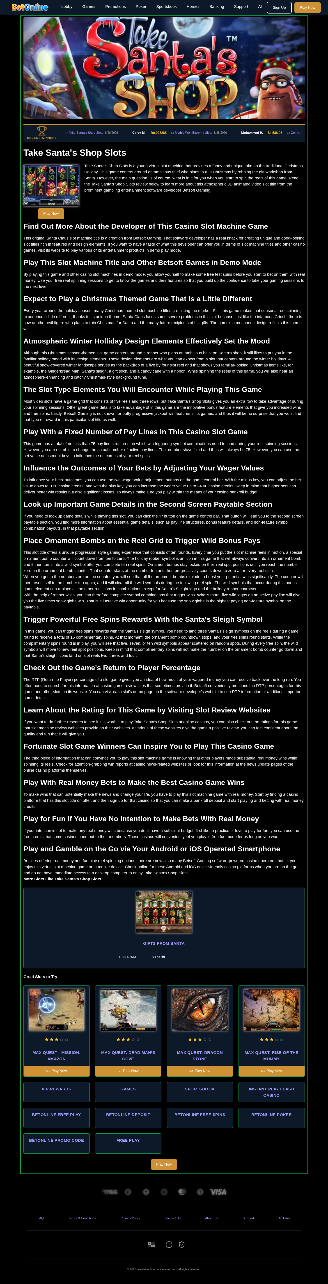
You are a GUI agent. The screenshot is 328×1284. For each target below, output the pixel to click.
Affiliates (285, 1218)
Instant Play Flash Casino (271, 1092)
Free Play (128, 1140)
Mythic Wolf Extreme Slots (170, 132)
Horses (193, 6)
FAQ (40, 1218)
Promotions (115, 6)
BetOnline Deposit (128, 1114)
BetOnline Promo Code (56, 1140)
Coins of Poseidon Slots (285, 132)
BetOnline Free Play (56, 1114)
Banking (216, 6)
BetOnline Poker (271, 1114)
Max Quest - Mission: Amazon (56, 1055)
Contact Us (173, 1218)
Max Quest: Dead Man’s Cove (128, 1055)
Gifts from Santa (164, 943)
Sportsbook (166, 6)
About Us (211, 1218)
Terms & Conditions (82, 1218)
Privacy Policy (130, 1218)
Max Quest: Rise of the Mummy (271, 1055)
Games (88, 6)
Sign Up (279, 7)
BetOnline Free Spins (199, 1114)
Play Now (307, 7)
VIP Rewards (56, 1089)
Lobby (66, 6)
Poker (141, 6)
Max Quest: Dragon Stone (200, 1055)
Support (241, 6)
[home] (29, 11)
